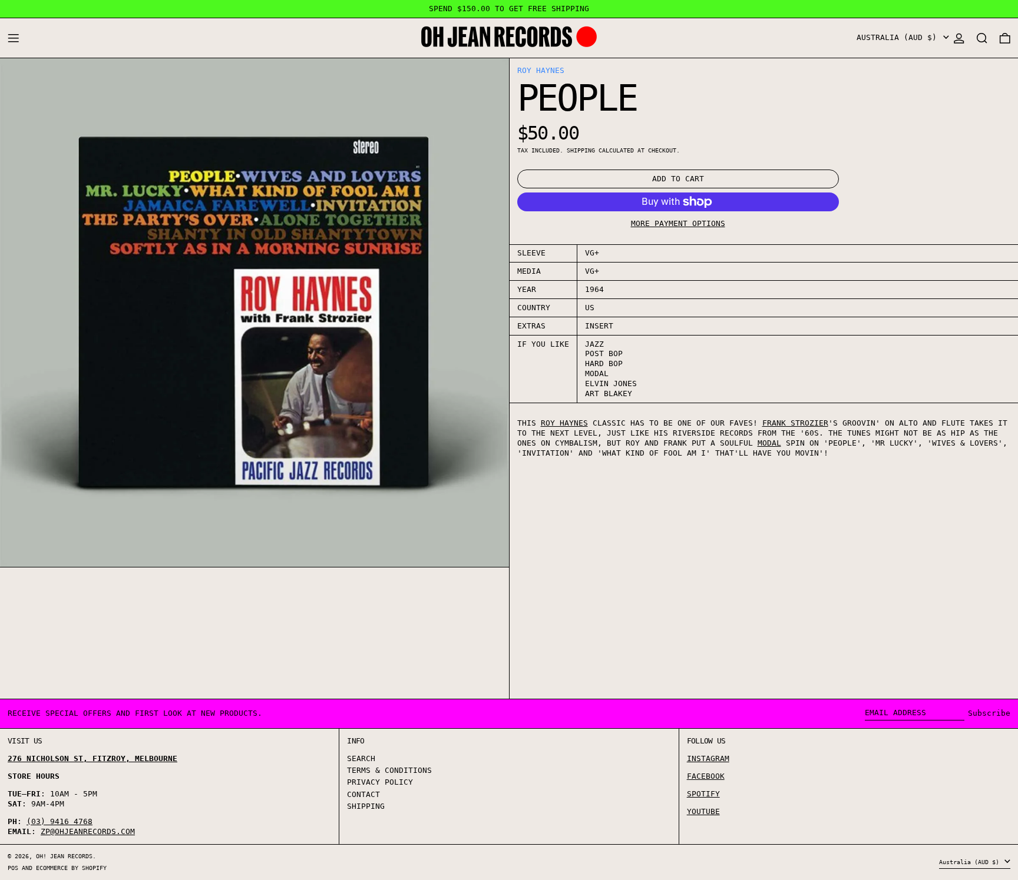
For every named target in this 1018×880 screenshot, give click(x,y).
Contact (363, 794)
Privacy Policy (380, 782)
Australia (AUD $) (899, 37)
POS (13, 867)
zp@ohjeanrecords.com (88, 831)
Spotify (703, 793)
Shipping (581, 150)
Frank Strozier (795, 423)
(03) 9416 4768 (59, 821)
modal (769, 443)
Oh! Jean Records (64, 855)
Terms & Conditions (389, 770)
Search (361, 758)
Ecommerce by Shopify (71, 867)
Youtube (703, 811)
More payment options (678, 223)
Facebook (706, 776)
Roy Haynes (540, 70)
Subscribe (989, 713)
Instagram (708, 758)
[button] (982, 38)
